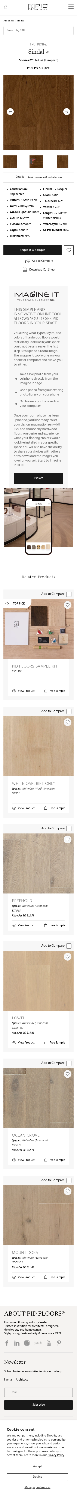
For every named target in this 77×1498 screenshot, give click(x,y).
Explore (38, 478)
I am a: (8, 1379)
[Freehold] (38, 863)
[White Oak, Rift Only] (38, 746)
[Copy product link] (47, 52)
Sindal (36, 52)
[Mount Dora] (38, 1215)
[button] (71, 7)
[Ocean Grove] (38, 1098)
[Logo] (38, 7)
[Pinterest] (59, 1343)
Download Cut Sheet (42, 269)
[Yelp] (37, 1343)
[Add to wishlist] (67, 605)
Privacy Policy (55, 1455)
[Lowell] (38, 981)
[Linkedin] (16, 1343)
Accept (37, 1466)
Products (8, 21)
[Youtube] (49, 1343)
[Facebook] (6, 1343)
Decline (37, 1476)
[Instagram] (27, 1343)
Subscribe (39, 1404)
